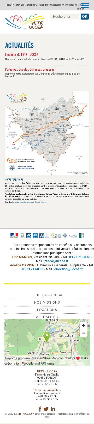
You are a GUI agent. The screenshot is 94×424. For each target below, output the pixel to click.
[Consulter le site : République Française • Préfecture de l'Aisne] (14, 235)
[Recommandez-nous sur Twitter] (46, 409)
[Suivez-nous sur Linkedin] (53, 409)
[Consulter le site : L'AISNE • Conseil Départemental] (29, 235)
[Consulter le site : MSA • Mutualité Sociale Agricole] (44, 235)
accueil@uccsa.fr (47, 383)
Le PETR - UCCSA (47, 295)
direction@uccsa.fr (68, 269)
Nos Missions (47, 302)
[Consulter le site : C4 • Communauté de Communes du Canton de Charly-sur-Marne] (65, 235)
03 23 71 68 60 (80, 257)
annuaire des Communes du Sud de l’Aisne (29, 202)
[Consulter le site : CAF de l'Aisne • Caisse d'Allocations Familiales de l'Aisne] (35, 235)
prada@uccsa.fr (56, 261)
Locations (47, 310)
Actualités (47, 317)
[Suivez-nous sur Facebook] (40, 409)
